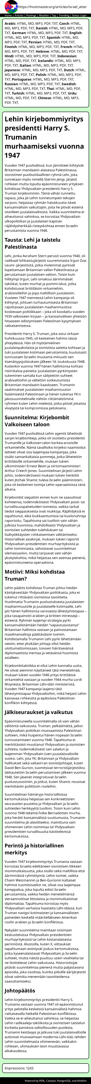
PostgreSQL (64, 1081)
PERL (42, 1081)
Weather (44, 15)
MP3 (39, 23)
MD (31, 23)
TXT (55, 23)
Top (54, 15)
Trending (64, 15)
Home (8, 15)
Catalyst (51, 1081)
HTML (21, 23)
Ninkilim (82, 1081)
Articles (19, 15)
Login (83, 15)
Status (75, 15)
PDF (47, 23)
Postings (31, 15)
